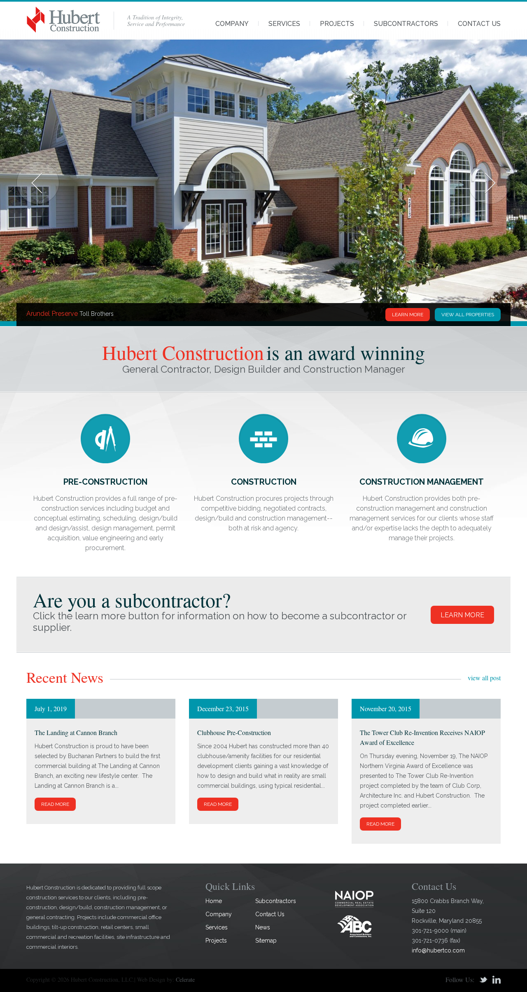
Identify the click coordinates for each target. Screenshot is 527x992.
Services (284, 24)
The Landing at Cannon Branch (76, 732)
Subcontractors (406, 24)
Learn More (407, 314)
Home (213, 901)
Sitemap (266, 940)
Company (232, 24)
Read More (55, 804)
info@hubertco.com (438, 950)
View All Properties (467, 314)
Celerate (185, 979)
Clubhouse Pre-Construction (234, 732)
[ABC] (354, 926)
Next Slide (489, 182)
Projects (337, 24)
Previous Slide (37, 182)
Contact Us (479, 24)
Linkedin (496, 980)
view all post (484, 677)
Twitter (483, 980)
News (262, 927)
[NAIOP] (354, 899)
